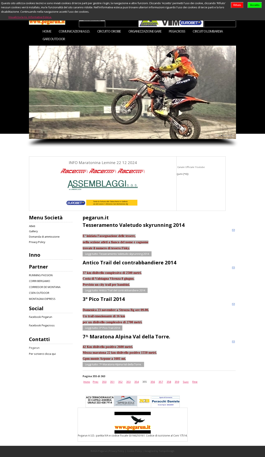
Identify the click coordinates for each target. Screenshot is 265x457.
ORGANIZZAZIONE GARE (144, 31)
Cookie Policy (134, 450)
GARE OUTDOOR (53, 39)
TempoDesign (166, 450)
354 (136, 382)
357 (161, 382)
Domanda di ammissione (44, 236)
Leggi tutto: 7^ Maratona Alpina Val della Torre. (113, 364)
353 (128, 382)
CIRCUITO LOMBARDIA (208, 31)
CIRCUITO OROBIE (109, 31)
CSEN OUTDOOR (39, 293)
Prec (95, 382)
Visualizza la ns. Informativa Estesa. (30, 17)
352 (120, 382)
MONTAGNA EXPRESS (42, 299)
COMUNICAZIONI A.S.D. (74, 31)
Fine (195, 382)
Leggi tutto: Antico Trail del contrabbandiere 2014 (115, 290)
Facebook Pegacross (42, 325)
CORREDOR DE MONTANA (44, 287)
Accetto (254, 5)
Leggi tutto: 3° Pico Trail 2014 (102, 328)
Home (46, 31)
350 (104, 382)
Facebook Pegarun (40, 317)
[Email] (233, 231)
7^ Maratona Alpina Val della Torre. (126, 336)
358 (169, 382)
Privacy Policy (37, 242)
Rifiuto (237, 5)
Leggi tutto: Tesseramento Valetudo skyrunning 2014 (117, 254)
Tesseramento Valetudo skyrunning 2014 (134, 224)
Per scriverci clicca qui (42, 354)
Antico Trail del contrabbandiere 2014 (129, 262)
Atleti (32, 226)
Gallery (33, 231)
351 (112, 382)
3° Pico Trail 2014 (104, 298)
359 (177, 382)
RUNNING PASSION (41, 275)
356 (153, 382)
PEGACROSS (177, 31)
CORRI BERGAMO (39, 281)
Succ (186, 382)
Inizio (86, 382)
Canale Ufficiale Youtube (191, 167)
